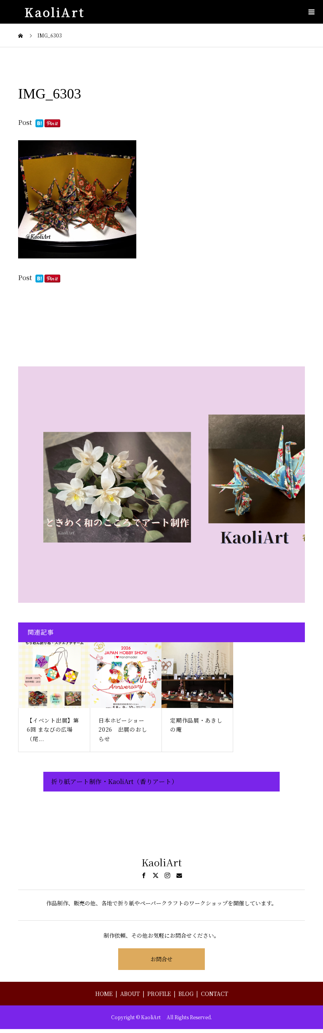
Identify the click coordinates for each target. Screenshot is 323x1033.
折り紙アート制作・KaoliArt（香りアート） (114, 781)
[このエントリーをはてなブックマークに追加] (39, 123)
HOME (104, 994)
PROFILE (159, 994)
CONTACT (214, 994)
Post (25, 122)
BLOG (185, 994)
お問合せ (161, 959)
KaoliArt (57, 11)
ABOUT (130, 994)
